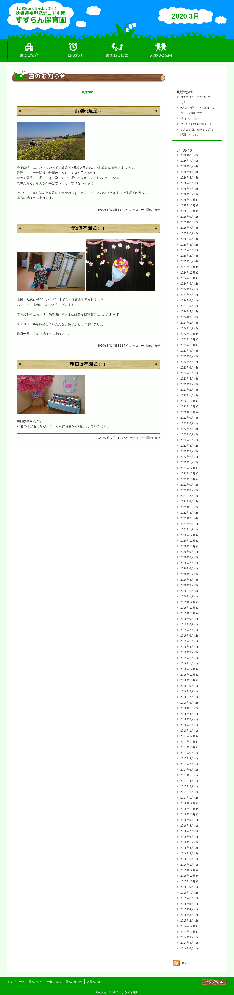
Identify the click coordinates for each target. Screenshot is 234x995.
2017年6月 (187, 769)
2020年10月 (187, 546)
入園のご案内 (161, 50)
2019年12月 (187, 602)
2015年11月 (187, 875)
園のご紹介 (29, 50)
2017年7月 (187, 764)
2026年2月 (187, 188)
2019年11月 (187, 607)
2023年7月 (187, 361)
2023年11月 (187, 339)
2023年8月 (187, 356)
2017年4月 (187, 781)
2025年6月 (187, 233)
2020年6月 (187, 568)
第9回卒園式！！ (88, 228)
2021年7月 (187, 496)
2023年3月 (187, 384)
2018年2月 (187, 725)
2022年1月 (187, 462)
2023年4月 (187, 378)
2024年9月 (187, 283)
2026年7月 (187, 160)
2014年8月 (187, 942)
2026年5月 (187, 172)
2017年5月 (187, 775)
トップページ (15, 981)
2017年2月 (187, 792)
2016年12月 (187, 803)
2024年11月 (187, 272)
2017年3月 (187, 786)
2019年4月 (187, 646)
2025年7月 (187, 227)
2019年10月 (187, 613)
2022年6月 (187, 434)
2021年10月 (187, 479)
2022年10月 (187, 412)
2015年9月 (187, 887)
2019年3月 (187, 652)
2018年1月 (187, 730)
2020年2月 (187, 591)
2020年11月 (187, 540)
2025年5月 (187, 239)
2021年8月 (187, 490)
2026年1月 (187, 194)
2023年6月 (187, 367)
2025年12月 (187, 199)
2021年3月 (187, 518)
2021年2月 (187, 524)
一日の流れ (73, 50)
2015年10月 (187, 881)
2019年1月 (187, 663)
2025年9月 (187, 216)
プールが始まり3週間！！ (196, 124)
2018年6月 (187, 702)
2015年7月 (187, 892)
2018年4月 (187, 714)
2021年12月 (187, 468)
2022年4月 (187, 445)
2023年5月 (187, 373)
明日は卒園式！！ (88, 364)
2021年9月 (187, 484)
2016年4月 (187, 847)
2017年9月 (187, 753)
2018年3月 (187, 719)
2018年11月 (187, 674)
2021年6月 (187, 501)
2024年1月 (187, 328)
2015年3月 (187, 914)
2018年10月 (187, 680)
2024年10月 (187, 278)
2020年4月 (187, 579)
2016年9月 (187, 819)
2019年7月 (187, 630)
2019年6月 (187, 635)
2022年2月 (187, 456)
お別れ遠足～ (88, 110)
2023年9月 (187, 350)
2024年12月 (187, 266)
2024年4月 (187, 311)
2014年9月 (187, 937)
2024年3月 (187, 317)
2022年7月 (187, 429)
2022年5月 (187, 440)
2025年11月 (187, 205)
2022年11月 (187, 406)
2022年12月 (187, 401)
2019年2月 (187, 658)
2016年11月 (187, 809)
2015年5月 (187, 904)
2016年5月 (187, 842)
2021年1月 (187, 529)
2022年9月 (187, 417)
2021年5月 (187, 507)
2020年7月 (187, 563)
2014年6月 (187, 948)
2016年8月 (187, 825)
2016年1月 (187, 864)
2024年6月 (187, 300)
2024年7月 (187, 294)
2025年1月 (187, 261)
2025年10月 (187, 211)
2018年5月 (187, 708)
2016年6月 (187, 836)
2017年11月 (187, 741)
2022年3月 (187, 451)
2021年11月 (187, 473)
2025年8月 (187, 222)
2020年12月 (187, 535)
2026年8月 (187, 155)
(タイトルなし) (189, 118)
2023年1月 (187, 395)
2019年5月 (187, 641)
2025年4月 (187, 244)
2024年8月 (187, 289)
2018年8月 (187, 691)
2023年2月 (187, 389)
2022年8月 (187, 423)
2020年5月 (187, 574)
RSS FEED (188, 963)
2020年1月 (187, 596)
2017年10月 (187, 747)
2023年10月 (187, 345)
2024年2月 (187, 322)
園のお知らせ (117, 50)
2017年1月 (187, 797)
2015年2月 (187, 920)
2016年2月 (187, 859)
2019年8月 (187, 624)
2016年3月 (187, 853)
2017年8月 (187, 758)
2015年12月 (187, 870)
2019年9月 (187, 619)
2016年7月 (187, 831)
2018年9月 (187, 686)
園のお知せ (153, 209)
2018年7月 (187, 697)
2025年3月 (187, 250)
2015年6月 (187, 898)
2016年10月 (187, 814)
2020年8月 (187, 557)
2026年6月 (187, 166)
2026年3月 (187, 183)
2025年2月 (187, 255)
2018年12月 (187, 669)
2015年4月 (187, 909)
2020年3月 (187, 585)
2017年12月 (187, 736)
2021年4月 (187, 512)
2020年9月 (187, 551)
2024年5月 (187, 306)
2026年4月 (187, 177)
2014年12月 (187, 926)
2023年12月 (187, 334)
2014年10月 (187, 931)
